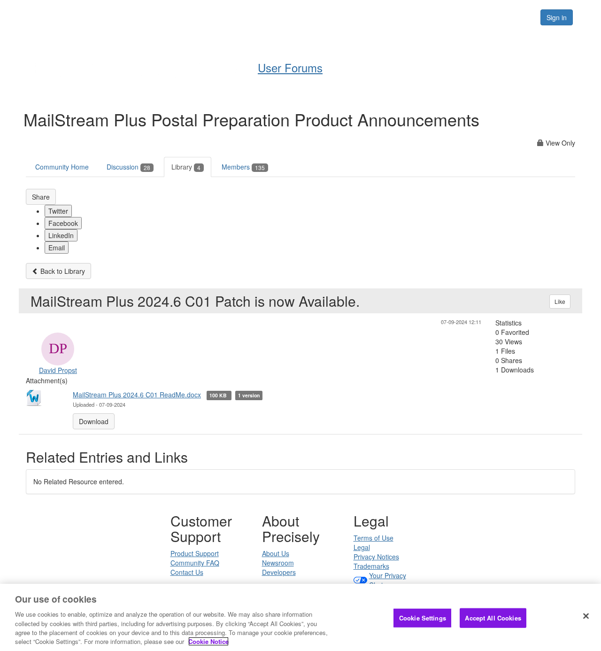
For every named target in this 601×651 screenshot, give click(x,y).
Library (185, 166)
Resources (473, 17)
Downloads (373, 17)
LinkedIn (61, 235)
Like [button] (560, 301)
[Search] (522, 17)
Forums (424, 17)
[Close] (586, 616)
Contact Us (186, 572)
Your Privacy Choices (387, 580)
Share (41, 197)
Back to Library (62, 271)
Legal (362, 547)
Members (243, 166)
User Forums (290, 67)
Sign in (557, 17)
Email (56, 247)
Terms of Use (373, 537)
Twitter (58, 211)
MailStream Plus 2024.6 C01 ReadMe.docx (137, 394)
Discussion (128, 166)
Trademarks (371, 566)
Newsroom (278, 562)
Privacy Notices (376, 556)
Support (322, 17)
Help (282, 17)
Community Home (62, 166)
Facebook (63, 223)
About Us (275, 553)
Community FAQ (194, 562)
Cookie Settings (422, 617)
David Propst (58, 370)
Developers (279, 572)
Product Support (194, 553)
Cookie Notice (208, 641)
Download (93, 421)
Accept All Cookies (493, 617)
